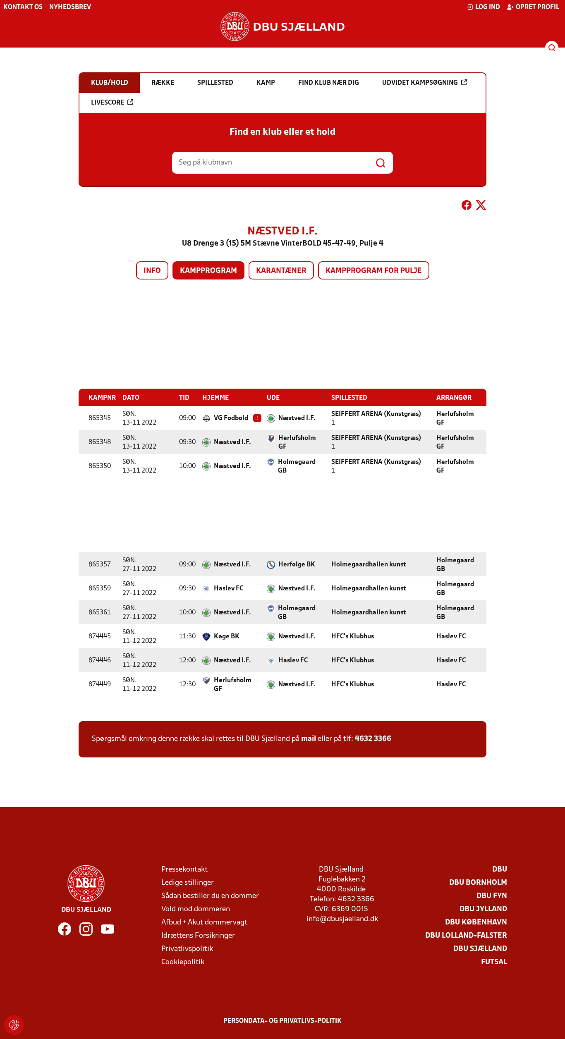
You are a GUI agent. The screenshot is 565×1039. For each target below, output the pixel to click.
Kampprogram (208, 271)
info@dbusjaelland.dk (342, 919)
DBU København (476, 922)
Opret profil (537, 7)
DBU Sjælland (480, 949)
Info (152, 271)
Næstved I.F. (297, 418)
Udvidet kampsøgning (420, 83)
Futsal (494, 962)
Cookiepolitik (182, 962)
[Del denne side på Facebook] (467, 206)
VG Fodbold (231, 418)
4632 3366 (373, 739)
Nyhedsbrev (70, 7)
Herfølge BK (296, 565)
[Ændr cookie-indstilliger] (14, 1025)
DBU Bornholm (478, 882)
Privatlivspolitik (187, 949)
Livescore (107, 103)
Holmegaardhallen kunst (368, 565)
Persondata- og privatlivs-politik (282, 1021)
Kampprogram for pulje (374, 271)
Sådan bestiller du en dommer (210, 896)
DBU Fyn (491, 896)
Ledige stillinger (187, 882)
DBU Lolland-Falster (466, 935)
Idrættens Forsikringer (198, 935)
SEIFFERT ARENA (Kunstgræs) (376, 414)
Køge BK (226, 637)
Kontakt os (23, 7)
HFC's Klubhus (352, 637)
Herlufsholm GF (455, 418)
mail (308, 739)
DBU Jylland (483, 909)
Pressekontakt (184, 869)
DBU (499, 869)
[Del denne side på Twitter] (481, 206)
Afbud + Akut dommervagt (204, 922)
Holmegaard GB (297, 466)
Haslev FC (228, 589)
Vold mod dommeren (195, 909)
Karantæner (281, 271)
